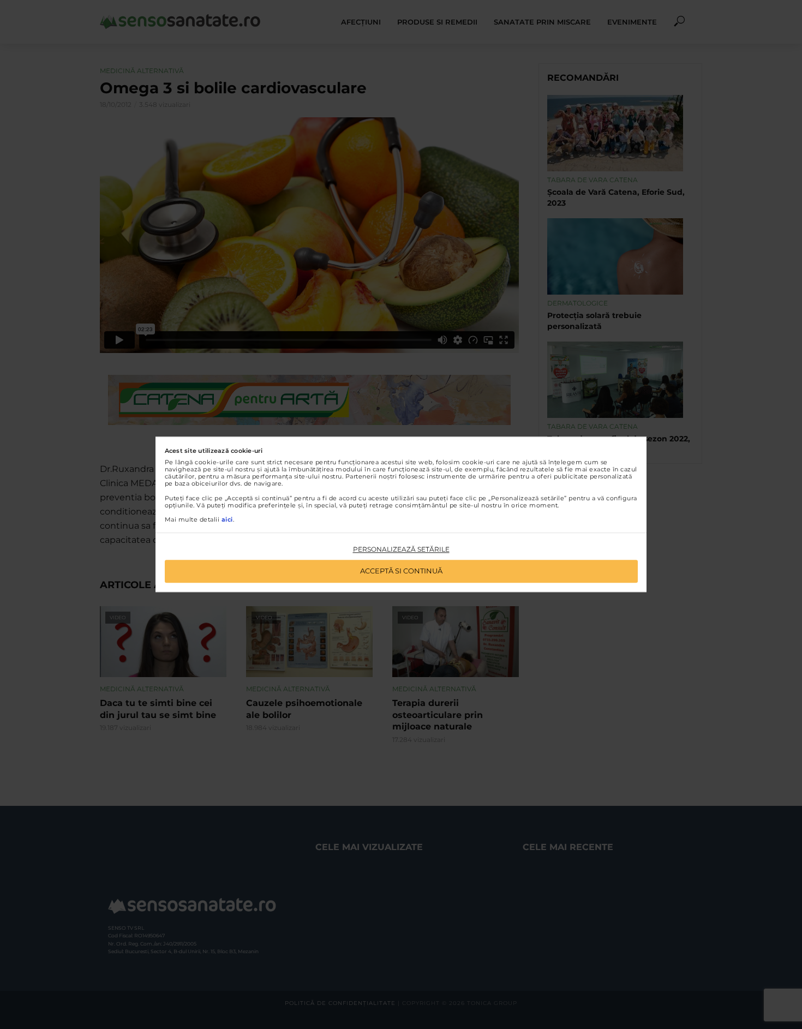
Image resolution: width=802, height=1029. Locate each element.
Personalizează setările (401, 549)
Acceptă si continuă (401, 571)
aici (227, 519)
